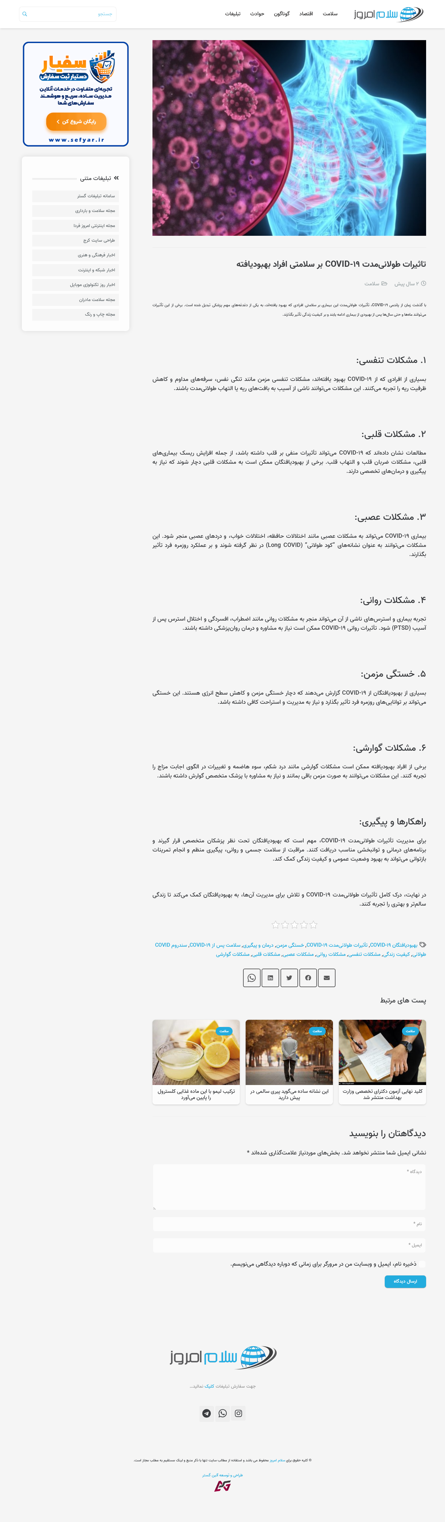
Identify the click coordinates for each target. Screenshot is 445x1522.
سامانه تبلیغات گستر (96, 196)
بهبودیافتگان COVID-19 (394, 945)
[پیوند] (388, 14)
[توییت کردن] (289, 978)
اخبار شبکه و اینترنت (96, 270)
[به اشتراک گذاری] (308, 978)
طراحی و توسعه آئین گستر (222, 1475)
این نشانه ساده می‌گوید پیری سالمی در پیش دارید (289, 1094)
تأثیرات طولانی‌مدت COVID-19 (337, 945)
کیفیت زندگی (396, 954)
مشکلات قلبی (266, 954)
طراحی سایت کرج (99, 240)
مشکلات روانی (331, 954)
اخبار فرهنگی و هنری (96, 255)
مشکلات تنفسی (364, 954)
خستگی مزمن (290, 945)
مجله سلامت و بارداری (95, 211)
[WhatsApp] (222, 1414)
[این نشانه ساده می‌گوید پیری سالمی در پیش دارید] (289, 1024)
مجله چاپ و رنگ (100, 314)
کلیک (209, 1386)
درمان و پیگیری (258, 945)
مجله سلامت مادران (97, 300)
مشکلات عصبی (298, 954)
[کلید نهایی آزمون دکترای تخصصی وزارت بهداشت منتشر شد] (382, 1024)
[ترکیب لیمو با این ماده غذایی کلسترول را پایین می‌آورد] (196, 1024)
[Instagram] (238, 1413)
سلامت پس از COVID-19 (215, 945)
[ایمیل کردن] (327, 978)
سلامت (372, 284)
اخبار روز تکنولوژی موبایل (92, 285)
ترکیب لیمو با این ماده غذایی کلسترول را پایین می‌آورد (196, 1094)
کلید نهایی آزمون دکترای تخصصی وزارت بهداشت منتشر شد (383, 1094)
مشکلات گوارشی (233, 954)
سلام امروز (277, 1460)
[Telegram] (206, 1414)
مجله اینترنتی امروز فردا (94, 226)
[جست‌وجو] (24, 14)
